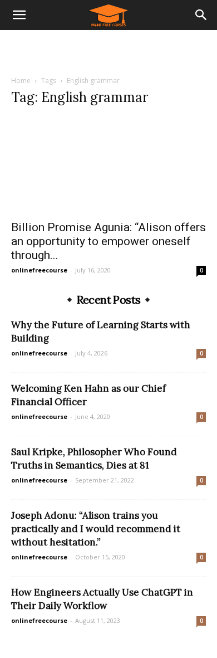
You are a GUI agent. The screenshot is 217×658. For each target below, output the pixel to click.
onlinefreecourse (39, 270)
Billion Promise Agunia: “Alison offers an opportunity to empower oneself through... (108, 241)
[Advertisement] (108, 50)
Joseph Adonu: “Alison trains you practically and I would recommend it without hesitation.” (95, 528)
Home (21, 80)
